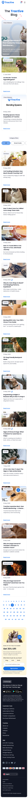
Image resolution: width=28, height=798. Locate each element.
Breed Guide (18, 143)
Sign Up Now (14, 668)
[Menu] (25, 2)
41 (12, 619)
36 (17, 616)
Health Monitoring (8, 745)
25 (4, 612)
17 (24, 605)
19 (7, 608)
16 (21, 605)
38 (24, 616)
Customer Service (8, 713)
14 (15, 605)
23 (20, 608)
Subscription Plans (8, 711)
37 (20, 616)
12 (9, 605)
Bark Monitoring (7, 748)
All (6, 143)
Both (18, 660)
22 (17, 608)
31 (24, 612)
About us (5, 726)
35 (14, 616)
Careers (5, 728)
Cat (12, 660)
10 (3, 605)
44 (22, 619)
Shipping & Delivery (8, 709)
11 (6, 605)
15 (18, 605)
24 (23, 608)
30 (21, 612)
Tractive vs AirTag (8, 755)
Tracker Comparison (9, 716)
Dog (7, 660)
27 (11, 612)
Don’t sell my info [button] (7, 790)
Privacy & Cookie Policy (8, 788)
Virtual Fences (7, 750)
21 (13, 608)
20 (10, 608)
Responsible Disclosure (8, 785)
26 (7, 612)
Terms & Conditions (7, 783)
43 (19, 619)
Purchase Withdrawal (9, 718)
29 (17, 612)
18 (4, 608)
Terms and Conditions (7, 672)
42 (15, 619)
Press (4, 733)
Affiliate (5, 730)
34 (10, 616)
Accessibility (5, 779)
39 (5, 619)
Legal (4, 781)
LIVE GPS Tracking (8, 743)
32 (4, 616)
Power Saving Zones (9, 757)
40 (9, 619)
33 (7, 616)
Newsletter (6, 735)
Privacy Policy (17, 672)
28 (14, 612)
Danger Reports (7, 752)
